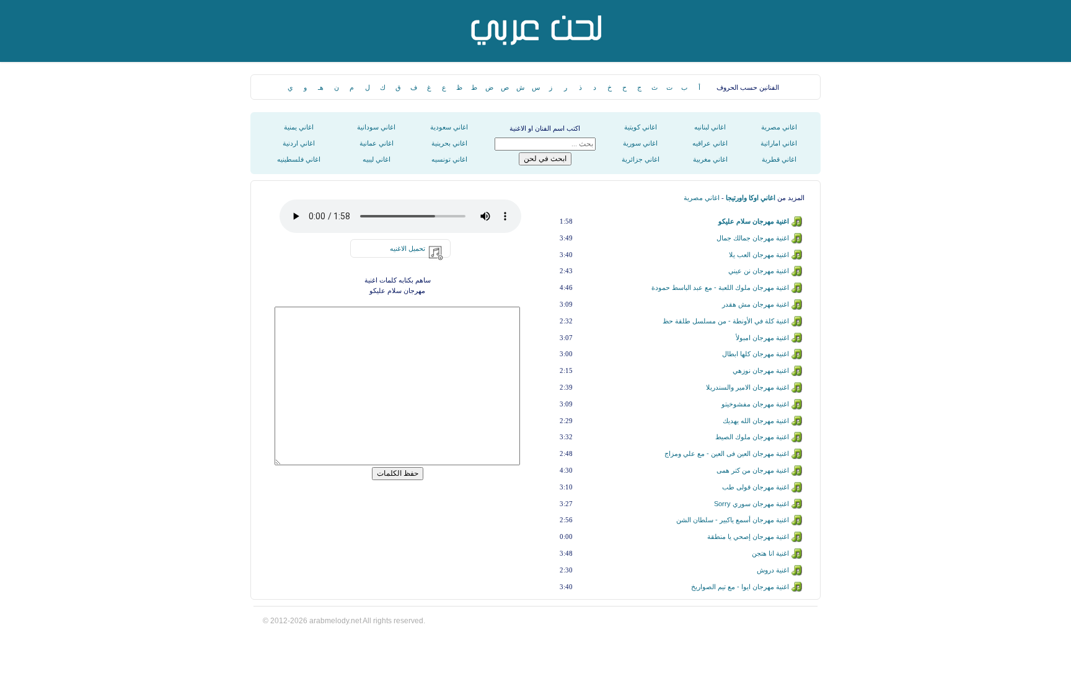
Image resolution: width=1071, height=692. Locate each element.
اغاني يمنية (299, 127)
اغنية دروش (773, 570)
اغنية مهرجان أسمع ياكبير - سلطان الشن (732, 519)
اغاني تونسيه (449, 159)
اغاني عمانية (376, 143)
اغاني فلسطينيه (298, 159)
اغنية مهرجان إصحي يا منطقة (748, 536)
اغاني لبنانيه (710, 127)
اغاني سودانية (376, 127)
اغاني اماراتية (778, 143)
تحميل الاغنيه (407, 248)
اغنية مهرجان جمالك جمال (752, 238)
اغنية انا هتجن (770, 553)
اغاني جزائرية (640, 159)
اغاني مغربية (710, 159)
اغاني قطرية (779, 159)
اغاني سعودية (449, 127)
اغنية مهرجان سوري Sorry (751, 503)
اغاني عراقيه (710, 143)
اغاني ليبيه (376, 159)
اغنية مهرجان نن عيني (758, 270)
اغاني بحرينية (449, 143)
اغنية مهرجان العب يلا (759, 254)
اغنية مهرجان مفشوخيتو (755, 404)
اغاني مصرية (779, 127)
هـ (321, 87)
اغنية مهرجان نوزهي (761, 370)
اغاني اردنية (299, 143)
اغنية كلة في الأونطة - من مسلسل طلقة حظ (726, 321)
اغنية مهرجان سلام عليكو (753, 221)
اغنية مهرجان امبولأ (762, 337)
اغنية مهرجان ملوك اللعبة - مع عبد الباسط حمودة (720, 287)
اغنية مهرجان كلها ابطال (755, 353)
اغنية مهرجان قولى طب (755, 487)
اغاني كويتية (640, 127)
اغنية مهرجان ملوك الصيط (752, 436)
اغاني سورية (640, 143)
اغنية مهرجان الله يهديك (756, 420)
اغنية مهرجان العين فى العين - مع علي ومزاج (726, 453)
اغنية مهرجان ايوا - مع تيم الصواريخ (740, 586)
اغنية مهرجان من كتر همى (752, 470)
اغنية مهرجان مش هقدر (755, 304)
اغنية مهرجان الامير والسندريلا (747, 387)
